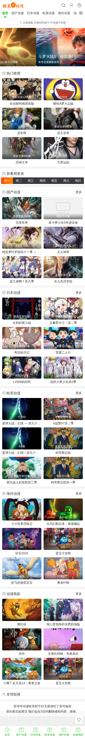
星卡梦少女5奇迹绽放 (63, 222)
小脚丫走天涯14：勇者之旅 (21, 683)
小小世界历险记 (21, 523)
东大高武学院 (63, 281)
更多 (79, 192)
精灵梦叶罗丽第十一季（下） (21, 252)
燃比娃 (21, 624)
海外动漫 (64, 13)
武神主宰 (22, 162)
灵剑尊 (21, 133)
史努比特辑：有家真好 (63, 653)
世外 (22, 653)
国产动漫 (18, 13)
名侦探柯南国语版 (22, 103)
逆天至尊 (63, 133)
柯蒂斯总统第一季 (63, 482)
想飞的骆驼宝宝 (21, 582)
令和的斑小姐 (22, 323)
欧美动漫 (48, 13)
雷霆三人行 (63, 352)
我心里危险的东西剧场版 (63, 624)
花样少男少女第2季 (63, 382)
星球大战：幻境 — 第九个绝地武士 (21, 423)
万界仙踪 (63, 162)
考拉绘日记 (21, 352)
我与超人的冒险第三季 (22, 482)
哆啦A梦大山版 (63, 103)
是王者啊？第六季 (22, 281)
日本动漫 (33, 13)
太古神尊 (63, 252)
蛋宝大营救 (63, 553)
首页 (5, 13)
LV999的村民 (22, 382)
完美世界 (22, 222)
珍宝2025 (21, 553)
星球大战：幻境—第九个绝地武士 (21, 452)
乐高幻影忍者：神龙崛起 (63, 523)
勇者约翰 (63, 582)
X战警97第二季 (63, 423)
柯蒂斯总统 (63, 452)
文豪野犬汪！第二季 (63, 323)
